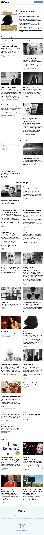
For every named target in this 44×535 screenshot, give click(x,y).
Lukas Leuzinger (4, 468)
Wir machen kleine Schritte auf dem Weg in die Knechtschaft (10, 268)
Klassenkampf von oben (8, 426)
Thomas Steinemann (29, 28)
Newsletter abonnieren (6, 518)
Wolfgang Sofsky (28, 30)
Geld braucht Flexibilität (8, 171)
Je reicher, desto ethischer (30, 87)
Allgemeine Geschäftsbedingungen (25, 518)
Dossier (2, 43)
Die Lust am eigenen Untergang (32, 302)
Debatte (3, 143)
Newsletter (25, 2)
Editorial (25, 187)
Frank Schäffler (36, 19)
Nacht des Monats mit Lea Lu (9, 332)
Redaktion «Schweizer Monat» (25, 27)
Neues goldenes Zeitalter (8, 105)
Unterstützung (22, 520)
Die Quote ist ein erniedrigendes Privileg (8, 233)
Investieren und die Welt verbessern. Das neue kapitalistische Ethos (30, 120)
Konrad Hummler (4, 148)
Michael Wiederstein (23, 26)
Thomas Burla (22, 28)
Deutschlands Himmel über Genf (10, 414)
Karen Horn (3, 248)
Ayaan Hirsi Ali (33, 16)
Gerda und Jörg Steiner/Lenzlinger (33, 20)
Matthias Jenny (22, 24)
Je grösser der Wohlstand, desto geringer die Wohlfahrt (9, 211)
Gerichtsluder (5, 302)
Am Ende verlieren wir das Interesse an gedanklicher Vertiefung (30, 269)
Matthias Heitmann (35, 23)
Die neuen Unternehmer (30, 58)
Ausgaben (31, 2)
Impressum (14, 518)
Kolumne (3, 230)
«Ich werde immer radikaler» (9, 364)
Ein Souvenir (27, 232)
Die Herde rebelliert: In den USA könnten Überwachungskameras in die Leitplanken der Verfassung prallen (32, 492)
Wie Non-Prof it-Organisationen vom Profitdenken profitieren (10, 45)
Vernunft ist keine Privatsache (10, 200)
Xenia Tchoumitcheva (37, 30)
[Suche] (21, 2)
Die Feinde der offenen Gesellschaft (29, 332)
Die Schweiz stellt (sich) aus (31, 383)
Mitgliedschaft (38, 2)
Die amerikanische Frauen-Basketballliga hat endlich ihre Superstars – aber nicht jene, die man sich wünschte (9, 492)
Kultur (24, 381)
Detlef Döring (22, 19)
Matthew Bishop (27, 23)
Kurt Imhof (21, 23)
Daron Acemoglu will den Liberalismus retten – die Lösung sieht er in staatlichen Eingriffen (10, 459)
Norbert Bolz (39, 26)
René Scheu (34, 27)
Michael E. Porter (29, 24)
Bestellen (22, 31)
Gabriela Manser (22, 20)
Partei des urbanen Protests (31, 158)
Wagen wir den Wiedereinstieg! (10, 145)
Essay (2, 198)
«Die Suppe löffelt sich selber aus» (11, 396)
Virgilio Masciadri (38, 28)
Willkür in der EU (28, 364)
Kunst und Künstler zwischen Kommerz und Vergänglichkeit (32, 415)
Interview (25, 330)
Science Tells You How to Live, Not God (29, 458)
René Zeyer (39, 27)
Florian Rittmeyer (28, 19)
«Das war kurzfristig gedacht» (10, 87)
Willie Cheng (21, 30)
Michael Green (36, 24)
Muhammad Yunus (32, 26)
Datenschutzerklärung (38, 518)
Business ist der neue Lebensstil (32, 211)
